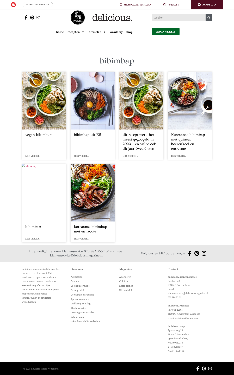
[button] (207, 4)
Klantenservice (78, 308)
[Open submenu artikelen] (104, 31)
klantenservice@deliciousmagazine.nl (76, 255)
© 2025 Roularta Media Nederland (41, 368)
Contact (75, 281)
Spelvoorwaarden (80, 299)
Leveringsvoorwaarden (82, 312)
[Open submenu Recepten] (83, 31)
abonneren (165, 31)
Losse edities (126, 285)
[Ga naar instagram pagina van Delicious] (37, 17)
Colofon (123, 281)
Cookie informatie (80, 285)
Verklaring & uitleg (80, 303)
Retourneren (77, 316)
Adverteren (76, 276)
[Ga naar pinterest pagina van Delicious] (31, 17)
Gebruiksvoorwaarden (82, 294)
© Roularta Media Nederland (86, 321)
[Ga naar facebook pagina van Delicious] (25, 17)
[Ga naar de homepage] (78, 17)
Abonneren (125, 276)
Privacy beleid (78, 290)
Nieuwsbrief (125, 290)
